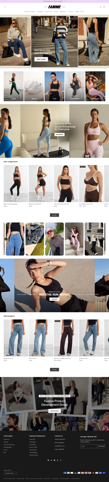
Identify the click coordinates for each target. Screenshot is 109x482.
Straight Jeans (83, 358)
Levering (6, 442)
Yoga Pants (32, 439)
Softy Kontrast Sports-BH (61, 204)
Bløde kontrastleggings (10, 204)
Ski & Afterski (32, 444)
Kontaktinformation (75, 478)
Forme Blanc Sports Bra (86, 204)
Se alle (54, 215)
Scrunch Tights (33, 447)
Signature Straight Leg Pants (62, 358)
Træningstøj (32, 442)
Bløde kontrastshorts (35, 204)
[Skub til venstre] (51, 211)
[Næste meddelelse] (104, 1)
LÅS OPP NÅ (101, 446)
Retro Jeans (32, 358)
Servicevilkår (47, 478)
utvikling (13, 478)
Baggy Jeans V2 (8, 358)
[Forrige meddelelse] (4, 1)
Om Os (5, 450)
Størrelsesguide (8, 447)
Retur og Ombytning (9, 444)
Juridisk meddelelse (64, 478)
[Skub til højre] (57, 211)
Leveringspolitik (55, 478)
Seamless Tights (33, 455)
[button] (5, 6)
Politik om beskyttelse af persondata (34, 478)
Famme (9, 478)
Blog (5, 452)
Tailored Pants (33, 450)
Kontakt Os (6, 439)
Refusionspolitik (20, 478)
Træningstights (33, 452)
